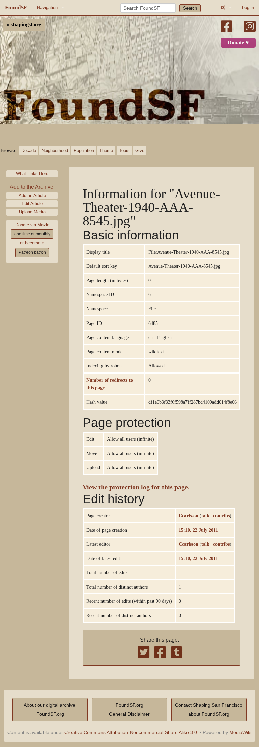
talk (205, 515)
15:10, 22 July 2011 (198, 530)
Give (139, 150)
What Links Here (32, 173)
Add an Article (32, 195)
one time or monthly (32, 234)
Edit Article (32, 203)
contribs (221, 515)
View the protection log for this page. (136, 487)
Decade (28, 150)
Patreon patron (32, 252)
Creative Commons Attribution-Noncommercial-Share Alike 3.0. (131, 732)
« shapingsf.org (24, 25)
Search (190, 8)
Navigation (47, 7)
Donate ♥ (238, 43)
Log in (248, 7)
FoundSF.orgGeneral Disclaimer (129, 709)
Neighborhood (54, 150)
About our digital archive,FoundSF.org (50, 709)
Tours (124, 150)
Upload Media (32, 211)
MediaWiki (240, 732)
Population (84, 150)
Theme (106, 150)
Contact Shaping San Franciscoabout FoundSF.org (208, 709)
